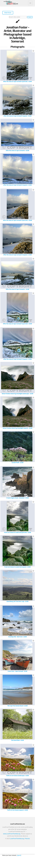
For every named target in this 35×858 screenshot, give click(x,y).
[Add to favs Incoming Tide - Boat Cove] (33, 606)
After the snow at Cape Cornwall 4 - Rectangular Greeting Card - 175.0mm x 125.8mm (17, 274)
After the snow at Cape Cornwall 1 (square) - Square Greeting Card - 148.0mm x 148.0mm (17, 101)
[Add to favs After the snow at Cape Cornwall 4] (33, 258)
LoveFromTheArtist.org (17, 838)
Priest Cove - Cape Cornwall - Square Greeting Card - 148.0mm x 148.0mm (17, 656)
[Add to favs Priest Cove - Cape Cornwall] (33, 640)
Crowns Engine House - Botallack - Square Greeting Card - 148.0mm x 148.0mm (17, 483)
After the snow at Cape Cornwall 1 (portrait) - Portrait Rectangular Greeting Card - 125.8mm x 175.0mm (17, 66)
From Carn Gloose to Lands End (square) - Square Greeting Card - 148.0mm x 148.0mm (17, 552)
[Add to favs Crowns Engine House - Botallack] (33, 467)
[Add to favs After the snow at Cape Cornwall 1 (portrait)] (33, 51)
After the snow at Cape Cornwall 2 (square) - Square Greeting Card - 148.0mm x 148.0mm (17, 170)
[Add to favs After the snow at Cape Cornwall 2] (33, 120)
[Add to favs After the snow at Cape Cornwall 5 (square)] (33, 328)
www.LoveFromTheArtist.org (11, 833)
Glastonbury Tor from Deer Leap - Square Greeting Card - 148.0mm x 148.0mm (17, 586)
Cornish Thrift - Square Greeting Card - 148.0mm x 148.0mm (17, 447)
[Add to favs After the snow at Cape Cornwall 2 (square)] (33, 154)
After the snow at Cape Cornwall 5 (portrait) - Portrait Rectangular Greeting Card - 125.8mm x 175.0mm (17, 309)
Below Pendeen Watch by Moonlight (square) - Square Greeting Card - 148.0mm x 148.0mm (17, 413)
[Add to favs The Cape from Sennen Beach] (33, 675)
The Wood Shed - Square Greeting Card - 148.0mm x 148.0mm (17, 725)
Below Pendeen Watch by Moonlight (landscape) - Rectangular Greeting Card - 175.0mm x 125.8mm (17, 378)
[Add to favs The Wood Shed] (33, 709)
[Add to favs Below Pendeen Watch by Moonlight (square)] (33, 397)
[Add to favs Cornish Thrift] (33, 432)
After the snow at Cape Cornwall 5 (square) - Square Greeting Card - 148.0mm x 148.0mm (17, 344)
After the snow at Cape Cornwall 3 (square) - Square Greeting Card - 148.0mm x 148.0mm (17, 240)
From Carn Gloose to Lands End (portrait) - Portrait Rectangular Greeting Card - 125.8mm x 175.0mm (17, 517)
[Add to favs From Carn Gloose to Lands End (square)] (33, 536)
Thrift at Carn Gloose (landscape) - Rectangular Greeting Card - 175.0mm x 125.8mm (17, 760)
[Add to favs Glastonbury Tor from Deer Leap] (33, 571)
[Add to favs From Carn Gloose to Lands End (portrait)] (33, 502)
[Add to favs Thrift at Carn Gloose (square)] (33, 779)
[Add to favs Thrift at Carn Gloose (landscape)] (33, 745)
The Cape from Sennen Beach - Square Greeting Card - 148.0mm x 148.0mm (17, 691)
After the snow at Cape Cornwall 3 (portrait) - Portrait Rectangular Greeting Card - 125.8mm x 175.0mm (17, 205)
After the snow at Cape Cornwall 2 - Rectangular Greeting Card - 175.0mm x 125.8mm (17, 135)
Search (30, 17)
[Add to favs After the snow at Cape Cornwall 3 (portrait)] (33, 190)
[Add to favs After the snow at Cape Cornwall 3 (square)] (33, 224)
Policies (27, 838)
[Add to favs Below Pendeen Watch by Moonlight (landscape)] (33, 363)
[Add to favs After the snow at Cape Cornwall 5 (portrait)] (33, 293)
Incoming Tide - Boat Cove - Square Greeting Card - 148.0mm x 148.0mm (17, 622)
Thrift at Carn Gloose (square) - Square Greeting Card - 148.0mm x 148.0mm (17, 795)
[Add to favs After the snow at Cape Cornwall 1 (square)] (33, 85)
